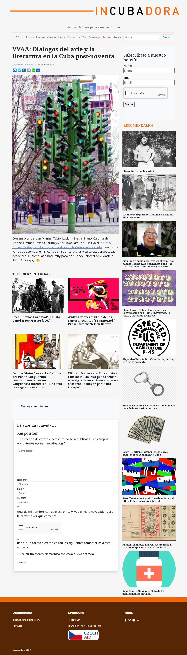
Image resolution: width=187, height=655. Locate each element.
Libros (61, 37)
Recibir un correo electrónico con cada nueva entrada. (57, 554)
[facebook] (125, 620)
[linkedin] (138, 620)
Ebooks (30, 37)
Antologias (17, 64)
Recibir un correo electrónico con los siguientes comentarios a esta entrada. (63, 545)
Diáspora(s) (94, 37)
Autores (107, 37)
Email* (20, 488)
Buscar (166, 37)
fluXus (82, 37)
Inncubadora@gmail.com (26, 620)
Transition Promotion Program (84, 626)
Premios (40, 37)
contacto (17, 626)
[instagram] (134, 620)
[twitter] (130, 620)
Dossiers (72, 37)
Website (21, 497)
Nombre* (22, 479)
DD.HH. (20, 37)
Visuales (51, 37)
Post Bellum (74, 620)
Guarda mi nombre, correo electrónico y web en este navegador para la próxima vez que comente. (65, 514)
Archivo (118, 37)
